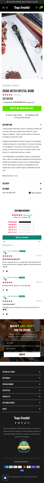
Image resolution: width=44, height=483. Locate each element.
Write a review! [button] (22, 237)
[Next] (39, 241)
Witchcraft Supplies (11, 85)
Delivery (6, 183)
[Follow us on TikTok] (25, 423)
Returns (6, 189)
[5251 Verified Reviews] (22, 440)
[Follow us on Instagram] (18, 423)
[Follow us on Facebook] (15, 423)
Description (7, 124)
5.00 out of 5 (27, 215)
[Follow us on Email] (28, 423)
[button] (8, 95)
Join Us (22, 354)
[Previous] (5, 241)
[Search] (7, 8)
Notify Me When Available (22, 108)
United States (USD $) (21, 462)
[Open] (5, 477)
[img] (7, 256)
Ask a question (36, 193)
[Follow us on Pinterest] (22, 423)
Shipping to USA (33, 115)
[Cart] (40, 8)
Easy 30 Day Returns (23, 117)
